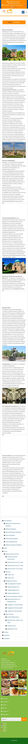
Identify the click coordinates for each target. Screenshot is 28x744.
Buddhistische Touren (12, 629)
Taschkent (5, 698)
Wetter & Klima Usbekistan (12, 538)
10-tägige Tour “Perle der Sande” (15, 608)
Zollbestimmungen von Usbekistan (14, 545)
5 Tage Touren (10, 574)
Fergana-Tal (5, 711)
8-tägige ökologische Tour (13, 587)
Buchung (6, 632)
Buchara (5, 705)
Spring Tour (8, 571)
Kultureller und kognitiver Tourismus (14, 596)
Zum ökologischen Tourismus (14, 583)
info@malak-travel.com (14, 1)
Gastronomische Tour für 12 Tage (15, 562)
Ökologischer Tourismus (11, 581)
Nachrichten (7, 635)
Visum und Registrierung (11, 541)
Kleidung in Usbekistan (11, 529)
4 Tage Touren (10, 577)
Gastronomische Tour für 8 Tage (14, 568)
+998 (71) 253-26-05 (14, 3)
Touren (5, 551)
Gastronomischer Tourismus (12, 554)
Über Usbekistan (8, 520)
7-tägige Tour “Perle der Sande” (14, 611)
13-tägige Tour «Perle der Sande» (15, 604)
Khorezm (5, 708)
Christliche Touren (11, 625)
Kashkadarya (6, 714)
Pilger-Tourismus (10, 614)
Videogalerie (7, 638)
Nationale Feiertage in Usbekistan (13, 532)
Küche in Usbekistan (10, 535)
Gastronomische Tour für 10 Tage (15, 565)
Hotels (5, 548)
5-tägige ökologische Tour (13, 590)
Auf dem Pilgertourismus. (13, 617)
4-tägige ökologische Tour (13, 593)
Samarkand (5, 701)
